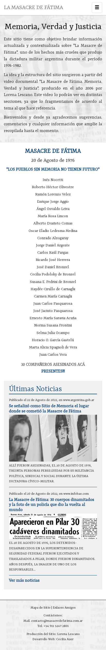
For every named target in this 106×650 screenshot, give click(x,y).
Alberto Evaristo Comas (53, 223)
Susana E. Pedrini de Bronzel (53, 282)
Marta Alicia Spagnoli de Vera (53, 347)
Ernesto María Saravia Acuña (53, 318)
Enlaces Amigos (64, 608)
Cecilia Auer (65, 639)
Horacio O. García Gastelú (53, 340)
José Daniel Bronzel (53, 267)
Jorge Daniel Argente (53, 245)
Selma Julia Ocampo (53, 333)
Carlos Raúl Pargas (52, 253)
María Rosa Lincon (53, 216)
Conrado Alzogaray (52, 238)
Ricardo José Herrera (53, 260)
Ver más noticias (24, 580)
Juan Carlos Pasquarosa (52, 304)
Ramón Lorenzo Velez (53, 194)
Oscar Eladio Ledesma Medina (53, 231)
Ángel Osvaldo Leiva (53, 209)
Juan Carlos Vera (53, 355)
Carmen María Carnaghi (53, 296)
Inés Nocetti (53, 180)
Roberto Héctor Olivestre (53, 187)
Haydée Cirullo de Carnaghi (53, 289)
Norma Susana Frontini (53, 325)
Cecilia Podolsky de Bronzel (53, 274)
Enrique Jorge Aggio (53, 202)
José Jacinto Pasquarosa (53, 311)
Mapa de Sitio (40, 608)
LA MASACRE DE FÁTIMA (33, 8)
